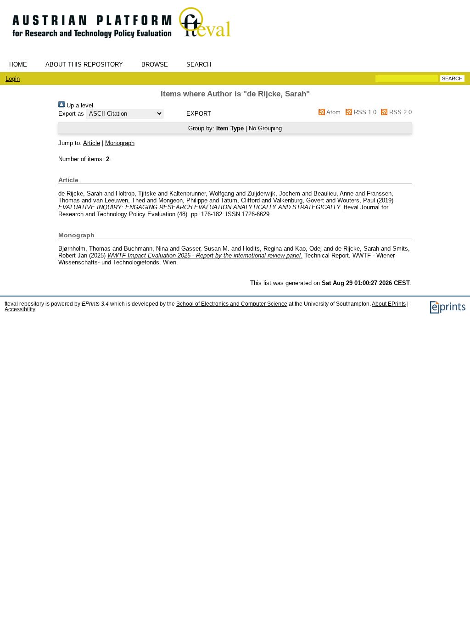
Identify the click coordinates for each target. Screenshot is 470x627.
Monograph (119, 143)
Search (198, 64)
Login (13, 78)
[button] (198, 113)
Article (91, 143)
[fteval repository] (128, 42)
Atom (333, 112)
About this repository (84, 64)
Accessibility (20, 309)
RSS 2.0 (399, 112)
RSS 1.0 (364, 112)
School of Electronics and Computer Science (231, 304)
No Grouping (265, 128)
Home (18, 64)
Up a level (79, 105)
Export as (71, 113)
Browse (154, 64)
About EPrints (389, 304)
